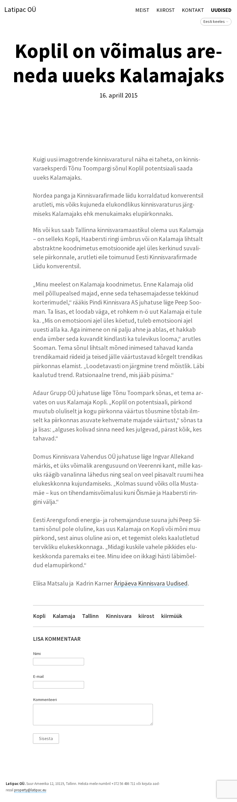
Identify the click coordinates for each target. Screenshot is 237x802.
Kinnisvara (119, 616)
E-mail (38, 676)
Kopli (39, 616)
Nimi (37, 653)
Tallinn (90, 616)
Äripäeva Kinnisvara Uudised (151, 583)
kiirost (146, 616)
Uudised (221, 10)
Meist (142, 10)
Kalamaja (64, 616)
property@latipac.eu (30, 790)
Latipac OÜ (20, 9)
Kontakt (193, 10)
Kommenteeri (45, 699)
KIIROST (165, 10)
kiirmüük (171, 616)
